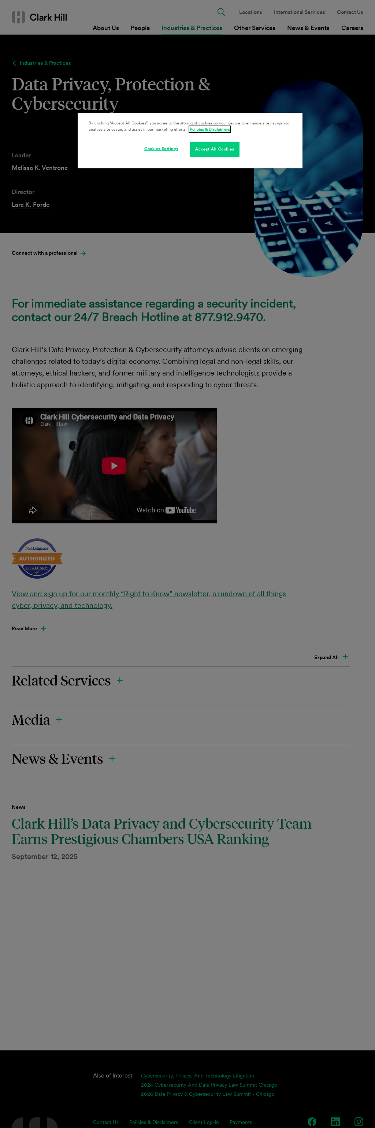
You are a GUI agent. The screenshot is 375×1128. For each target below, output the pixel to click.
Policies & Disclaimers (210, 129)
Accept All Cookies (214, 149)
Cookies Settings (161, 148)
